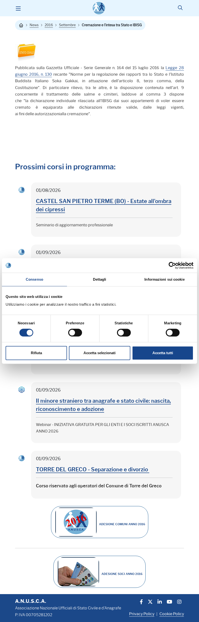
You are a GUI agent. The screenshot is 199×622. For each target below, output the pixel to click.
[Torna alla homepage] (21, 25)
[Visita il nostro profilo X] (150, 602)
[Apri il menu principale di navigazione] (18, 8)
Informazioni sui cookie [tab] (164, 279)
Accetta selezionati (99, 353)
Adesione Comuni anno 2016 (122, 524)
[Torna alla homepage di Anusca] (99, 8)
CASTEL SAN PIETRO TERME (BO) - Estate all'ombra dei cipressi (103, 205)
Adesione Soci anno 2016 (121, 574)
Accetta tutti (162, 353)
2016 (49, 25)
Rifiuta (36, 353)
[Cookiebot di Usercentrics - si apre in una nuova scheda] (172, 265)
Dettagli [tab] (99, 279)
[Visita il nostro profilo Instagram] (179, 602)
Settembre (67, 25)
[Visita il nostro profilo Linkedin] (160, 602)
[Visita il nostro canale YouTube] (169, 602)
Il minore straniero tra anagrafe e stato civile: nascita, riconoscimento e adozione (103, 405)
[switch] (75, 332)
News (34, 25)
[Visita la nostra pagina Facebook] (141, 602)
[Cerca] (180, 8)
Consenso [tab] (34, 279)
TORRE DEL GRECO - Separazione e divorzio (92, 469)
